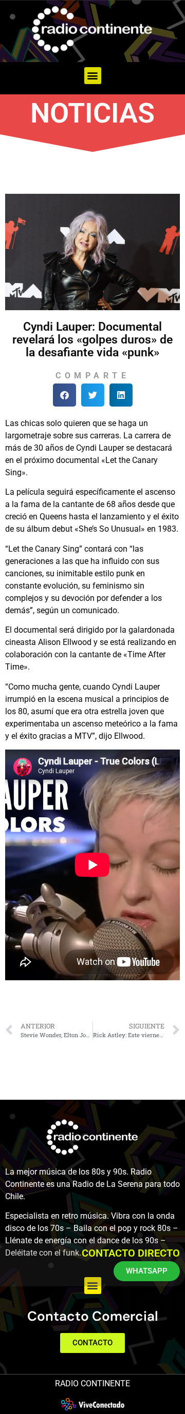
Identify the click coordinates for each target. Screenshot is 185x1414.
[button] (92, 75)
